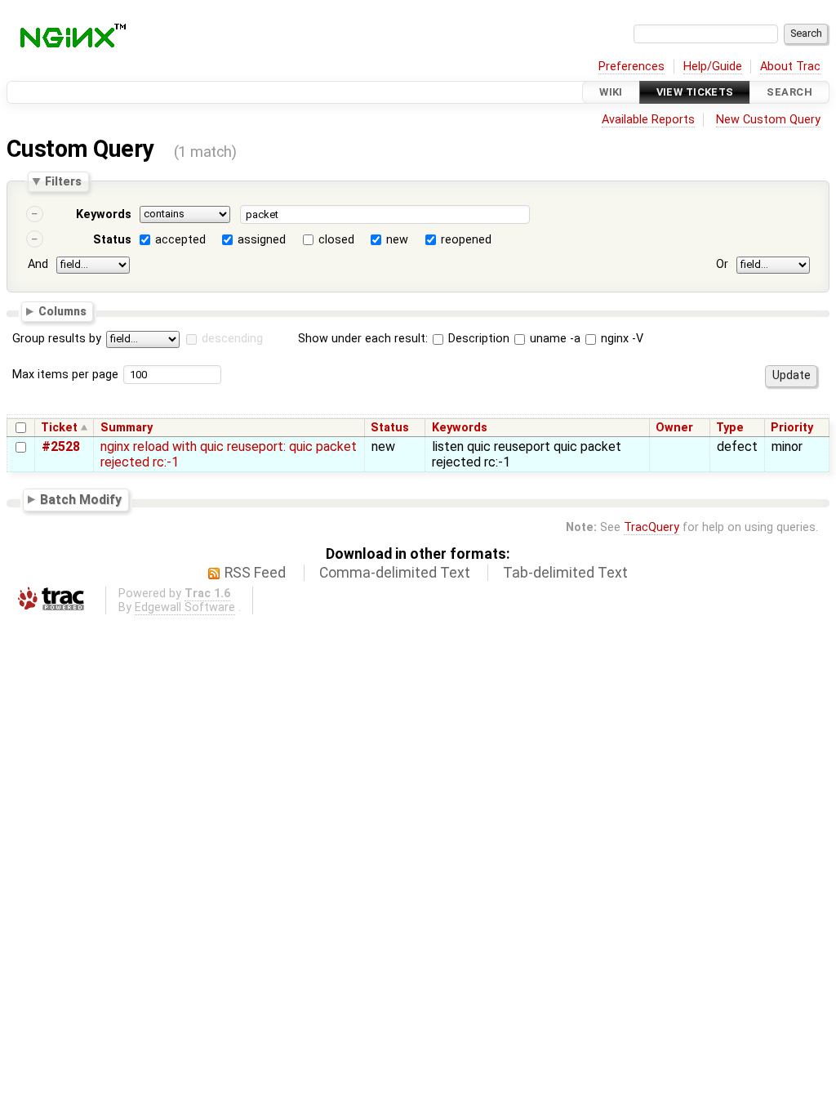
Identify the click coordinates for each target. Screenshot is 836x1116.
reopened (466, 240)
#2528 (61, 446)
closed (336, 240)
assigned (262, 240)
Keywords (103, 214)
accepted (180, 240)
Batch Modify (81, 499)
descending (232, 339)
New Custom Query (768, 120)
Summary (126, 428)
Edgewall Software (185, 607)
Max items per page (65, 375)
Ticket (59, 428)
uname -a (553, 339)
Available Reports (648, 120)
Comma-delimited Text (394, 573)
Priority (792, 428)
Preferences (631, 67)
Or (722, 264)
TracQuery (651, 527)
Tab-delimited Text (565, 573)
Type (730, 428)
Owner (674, 428)
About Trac (790, 67)
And (38, 264)
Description (477, 339)
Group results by (56, 339)
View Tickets (695, 92)
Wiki (611, 92)
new (397, 240)
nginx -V (620, 339)
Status (112, 240)
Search (789, 92)
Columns (62, 310)
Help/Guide (712, 67)
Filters (63, 181)
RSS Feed (255, 573)
